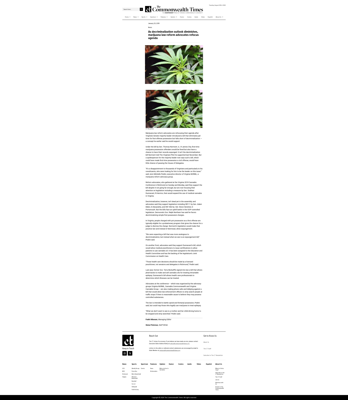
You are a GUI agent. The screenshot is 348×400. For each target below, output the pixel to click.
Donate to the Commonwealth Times (219, 388)
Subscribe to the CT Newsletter (219, 373)
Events (143, 368)
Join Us (217, 380)
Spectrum (153, 17)
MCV (123, 371)
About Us (218, 17)
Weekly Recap (135, 368)
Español (210, 17)
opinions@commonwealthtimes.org (169, 350)
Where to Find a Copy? (219, 369)
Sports (143, 17)
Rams (151, 368)
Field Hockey (135, 389)
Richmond (125, 374)
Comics (189, 17)
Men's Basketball (136, 374)
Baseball (134, 381)
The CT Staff (207, 349)
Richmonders (153, 371)
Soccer (133, 384)
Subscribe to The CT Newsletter (213, 355)
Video (203, 17)
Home (127, 17)
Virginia (124, 377)
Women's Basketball (134, 377)
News (135, 17)
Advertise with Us (219, 383)
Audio (196, 17)
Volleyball (134, 387)
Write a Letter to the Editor (164, 369)
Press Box (134, 371)
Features (163, 17)
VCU (123, 368)
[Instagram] (124, 353)
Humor (182, 17)
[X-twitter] (130, 353)
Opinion (173, 17)
